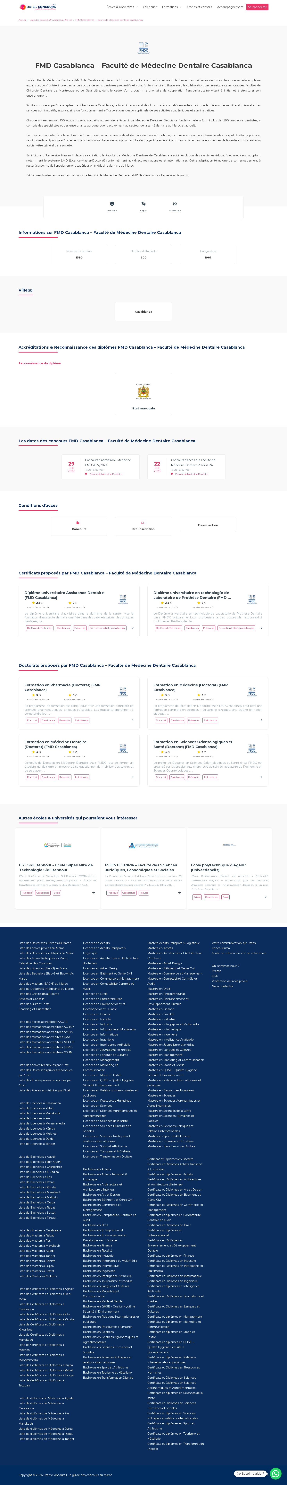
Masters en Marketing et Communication (175, 1060)
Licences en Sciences (97, 1105)
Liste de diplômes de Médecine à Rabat (46, 1434)
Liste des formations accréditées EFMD (46, 1047)
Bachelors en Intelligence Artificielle (107, 1276)
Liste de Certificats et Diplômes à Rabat (46, 1370)
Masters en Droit (158, 989)
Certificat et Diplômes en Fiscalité (170, 1159)
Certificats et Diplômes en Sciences (171, 1377)
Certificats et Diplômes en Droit (169, 1225)
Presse (216, 971)
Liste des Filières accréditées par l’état (44, 1090)
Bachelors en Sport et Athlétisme (105, 1367)
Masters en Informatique (164, 1029)
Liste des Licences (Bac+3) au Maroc (43, 968)
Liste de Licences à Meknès (37, 1133)
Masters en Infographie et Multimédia (173, 1024)
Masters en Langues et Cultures (169, 1050)
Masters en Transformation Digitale (171, 1146)
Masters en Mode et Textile (165, 1065)
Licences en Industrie (97, 1024)
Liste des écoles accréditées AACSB (43, 1022)
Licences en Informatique (100, 1034)
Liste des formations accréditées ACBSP (46, 1027)
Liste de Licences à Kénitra (37, 1128)
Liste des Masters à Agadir (36, 1251)
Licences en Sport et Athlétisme (105, 1146)
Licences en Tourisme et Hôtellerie (106, 1151)
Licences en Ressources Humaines (107, 1100)
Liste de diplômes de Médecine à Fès (44, 1413)
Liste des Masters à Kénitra (37, 1261)
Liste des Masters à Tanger (37, 1256)
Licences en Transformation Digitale (107, 1156)
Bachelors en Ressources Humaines (107, 1327)
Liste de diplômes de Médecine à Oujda (46, 1428)
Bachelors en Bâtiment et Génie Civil (108, 1199)
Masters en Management (164, 1055)
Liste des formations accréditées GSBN (45, 1052)
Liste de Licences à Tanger (37, 1144)
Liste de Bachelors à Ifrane (37, 1182)
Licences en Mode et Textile (102, 1075)
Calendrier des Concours (35, 963)
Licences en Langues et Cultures (105, 1055)
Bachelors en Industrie (98, 1255)
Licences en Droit (95, 994)
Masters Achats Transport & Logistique (173, 943)
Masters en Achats (160, 948)
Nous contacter (222, 986)
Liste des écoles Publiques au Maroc (43, 958)
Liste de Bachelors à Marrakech (40, 1192)
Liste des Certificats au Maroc (39, 994)
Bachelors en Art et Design (101, 1194)
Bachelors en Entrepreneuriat (103, 1230)
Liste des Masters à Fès (35, 1240)
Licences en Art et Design (101, 968)
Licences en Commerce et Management (111, 978)
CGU (215, 976)
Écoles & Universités (120, 7)
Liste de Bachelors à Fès (35, 1177)
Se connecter (257, 7)
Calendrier (150, 7)
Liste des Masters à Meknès (38, 1276)
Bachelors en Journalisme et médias (107, 1281)
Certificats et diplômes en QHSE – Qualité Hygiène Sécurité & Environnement (170, 1347)
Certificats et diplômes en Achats (170, 1174)
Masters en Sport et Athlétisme (168, 1136)
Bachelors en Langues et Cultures (106, 1286)
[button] (276, 1474)
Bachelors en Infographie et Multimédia (110, 1260)
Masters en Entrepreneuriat (166, 994)
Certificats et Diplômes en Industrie (171, 1260)
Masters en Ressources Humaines (170, 1090)
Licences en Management (101, 1060)
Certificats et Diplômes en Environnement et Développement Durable (171, 1245)
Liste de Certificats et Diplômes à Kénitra (46, 1319)
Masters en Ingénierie (162, 1034)
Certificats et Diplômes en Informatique (174, 1276)
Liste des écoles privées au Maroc (41, 948)
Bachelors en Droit (95, 1225)
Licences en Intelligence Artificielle (106, 1044)
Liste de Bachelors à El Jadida (39, 1172)
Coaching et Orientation (35, 1009)
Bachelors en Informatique (101, 1266)
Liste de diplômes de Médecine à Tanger (46, 1439)
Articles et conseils (199, 7)
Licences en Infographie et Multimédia (109, 1029)
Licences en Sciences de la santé (105, 1121)
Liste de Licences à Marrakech (39, 1113)
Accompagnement (230, 7)
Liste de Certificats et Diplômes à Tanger (46, 1375)
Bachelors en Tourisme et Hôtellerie (107, 1372)
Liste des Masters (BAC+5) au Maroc (43, 983)
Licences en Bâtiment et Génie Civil (107, 973)
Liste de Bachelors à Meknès (38, 1197)
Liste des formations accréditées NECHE (46, 1042)
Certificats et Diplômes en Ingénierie (172, 1281)
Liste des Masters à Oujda (36, 1266)
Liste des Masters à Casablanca (40, 1230)
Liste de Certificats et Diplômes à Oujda (46, 1365)
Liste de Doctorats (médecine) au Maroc (46, 989)
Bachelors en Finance (97, 1245)
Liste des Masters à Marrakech (39, 1245)
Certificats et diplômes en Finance (170, 1255)
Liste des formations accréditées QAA (44, 1037)
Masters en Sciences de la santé (169, 1111)
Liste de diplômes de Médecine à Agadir (46, 1398)
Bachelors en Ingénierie (99, 1271)
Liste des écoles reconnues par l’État (44, 1065)
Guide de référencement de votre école (239, 953)
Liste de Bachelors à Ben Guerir (40, 1162)
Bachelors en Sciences (98, 1332)
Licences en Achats (96, 943)
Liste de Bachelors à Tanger (37, 1217)
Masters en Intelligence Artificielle (170, 1039)
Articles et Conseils (31, 999)
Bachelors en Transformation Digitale (108, 1377)
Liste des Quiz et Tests (34, 1004)
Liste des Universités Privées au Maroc (45, 943)
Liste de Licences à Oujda (36, 1138)
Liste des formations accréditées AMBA (46, 1032)
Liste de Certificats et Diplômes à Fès (44, 1314)
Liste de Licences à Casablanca (40, 1103)
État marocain (143, 408)
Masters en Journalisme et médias (170, 1044)
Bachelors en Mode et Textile (103, 1301)
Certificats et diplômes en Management (174, 1316)
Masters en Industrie (161, 1019)
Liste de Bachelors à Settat (37, 1212)
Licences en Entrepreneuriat (102, 999)
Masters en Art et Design (164, 963)
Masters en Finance (160, 1009)
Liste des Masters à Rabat (36, 1235)
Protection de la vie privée (230, 981)
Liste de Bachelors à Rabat (37, 1207)
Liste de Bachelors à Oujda (37, 1202)
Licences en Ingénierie (98, 1039)
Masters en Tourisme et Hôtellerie (170, 1141)
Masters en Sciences (161, 1095)
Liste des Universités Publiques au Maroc (46, 953)
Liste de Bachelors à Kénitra (37, 1187)
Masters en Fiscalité (160, 1014)
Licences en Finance (97, 1014)
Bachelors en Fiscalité (97, 1250)
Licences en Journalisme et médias (107, 1050)
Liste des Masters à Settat (36, 1271)
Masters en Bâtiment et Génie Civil (171, 968)
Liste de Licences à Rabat (36, 1108)
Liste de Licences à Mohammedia (42, 1123)
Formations (170, 7)
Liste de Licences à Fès (34, 1118)
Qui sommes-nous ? (225, 966)
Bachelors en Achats (97, 1169)
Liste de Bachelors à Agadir (37, 1156)
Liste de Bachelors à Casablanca (40, 1167)
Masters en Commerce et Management (174, 973)
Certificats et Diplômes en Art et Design (174, 1189)
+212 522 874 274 (256, 1475)
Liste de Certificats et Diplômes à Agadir (46, 1289)
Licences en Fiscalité (97, 1019)
